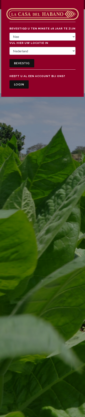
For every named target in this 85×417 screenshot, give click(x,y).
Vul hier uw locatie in (28, 42)
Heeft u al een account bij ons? (37, 76)
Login (19, 84)
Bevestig (22, 63)
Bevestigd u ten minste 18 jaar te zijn (42, 28)
